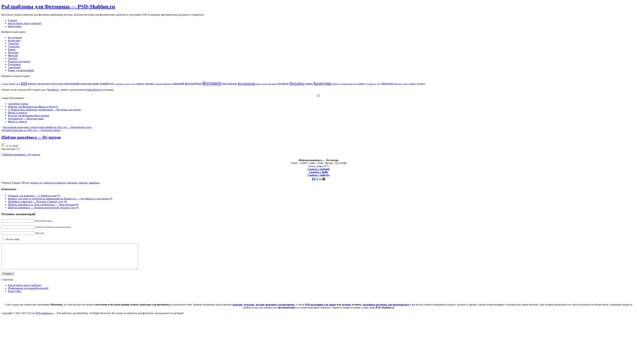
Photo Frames (57, 83)
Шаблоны (387, 83)
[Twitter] (317, 179)
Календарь (322, 83)
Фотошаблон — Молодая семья (25, 118)
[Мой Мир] (324, 179)
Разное (12, 49)
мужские (249, 304)
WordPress (53, 89)
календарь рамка (89, 83)
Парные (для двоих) (19, 61)
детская (4, 84)
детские (260, 304)
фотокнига (272, 84)
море (258, 84)
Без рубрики (15, 37)
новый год (107, 83)
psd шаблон (229, 83)
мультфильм (119, 84)
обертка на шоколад (55, 182)
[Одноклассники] (320, 179)
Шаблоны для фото (401, 84)
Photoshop (297, 83)
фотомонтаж (246, 83)
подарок (283, 83)
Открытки (14, 46)
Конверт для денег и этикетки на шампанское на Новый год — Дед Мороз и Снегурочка (58, 198)
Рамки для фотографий (21, 70)
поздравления (346, 84)
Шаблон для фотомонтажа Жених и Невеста (33, 106)
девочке (128, 84)
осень (18, 84)
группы (346, 304)
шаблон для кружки (39, 83)
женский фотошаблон (187, 83)
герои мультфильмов (163, 84)
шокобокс (94, 182)
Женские (13, 55)
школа (140, 83)
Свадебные (14, 67)
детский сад (370, 84)
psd (24, 83)
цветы (12, 84)
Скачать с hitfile (318, 172)
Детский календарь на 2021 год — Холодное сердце (30, 130)
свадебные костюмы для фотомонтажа (385, 304)
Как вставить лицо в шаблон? (25, 285)
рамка (309, 83)
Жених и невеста (17, 112)
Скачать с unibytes (319, 175)
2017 (379, 84)
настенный (72, 83)
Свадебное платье (18, 103)
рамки (360, 83)
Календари (14, 40)
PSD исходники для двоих (320, 304)
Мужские (13, 52)
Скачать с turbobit (318, 169)
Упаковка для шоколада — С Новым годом (32, 195)
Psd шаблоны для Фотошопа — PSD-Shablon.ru (58, 6)
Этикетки (13, 43)
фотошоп (211, 83)
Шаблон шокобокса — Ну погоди (31, 137)
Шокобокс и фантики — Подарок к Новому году (35, 201)
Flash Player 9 (94, 89)
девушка (149, 83)
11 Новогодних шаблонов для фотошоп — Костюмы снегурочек (44, 109)
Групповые (14, 64)
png (355, 84)
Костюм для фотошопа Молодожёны (28, 115)
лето (134, 84)
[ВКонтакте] (313, 179)
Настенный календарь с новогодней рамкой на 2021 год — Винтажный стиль (47, 127)
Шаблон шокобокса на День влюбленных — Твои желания (41, 204)
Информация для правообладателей (28, 288)
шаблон (335, 84)
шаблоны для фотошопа (280, 304)
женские (264, 84)
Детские (12, 58)
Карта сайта (14, 291)
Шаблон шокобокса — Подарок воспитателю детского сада (41, 207)
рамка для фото (417, 84)
